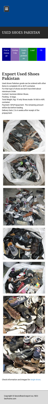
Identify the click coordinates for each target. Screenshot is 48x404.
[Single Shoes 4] (24, 243)
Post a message (6, 53)
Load (32, 50)
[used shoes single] (24, 169)
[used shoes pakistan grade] (24, 354)
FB (41, 50)
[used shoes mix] (24, 135)
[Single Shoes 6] (24, 277)
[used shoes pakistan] (24, 314)
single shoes (35, 380)
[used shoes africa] (24, 206)
